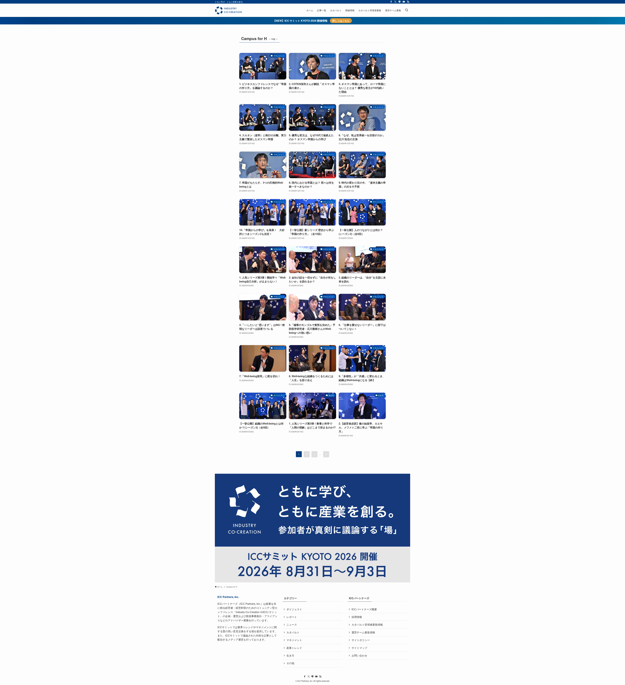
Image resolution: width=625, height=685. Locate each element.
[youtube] (404, 2)
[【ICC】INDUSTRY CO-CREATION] (228, 10)
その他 (290, 663)
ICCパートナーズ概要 (364, 609)
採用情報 (357, 617)
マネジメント (294, 640)
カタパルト (292, 632)
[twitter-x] (395, 2)
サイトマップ (359, 648)
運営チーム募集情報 (363, 632)
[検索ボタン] (406, 10)
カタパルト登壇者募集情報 (367, 624)
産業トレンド (294, 648)
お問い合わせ (359, 655)
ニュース (291, 624)
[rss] (408, 2)
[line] (399, 2)
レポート (291, 617)
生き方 (290, 655)
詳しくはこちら (340, 20)
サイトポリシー (361, 640)
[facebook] (391, 2)
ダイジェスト (294, 609)
